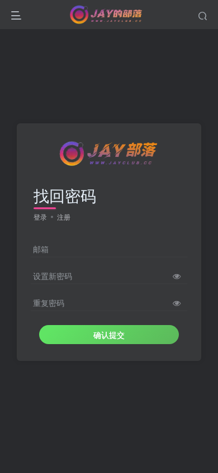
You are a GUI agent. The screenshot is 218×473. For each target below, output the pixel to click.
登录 (40, 216)
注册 (63, 216)
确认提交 (109, 334)
